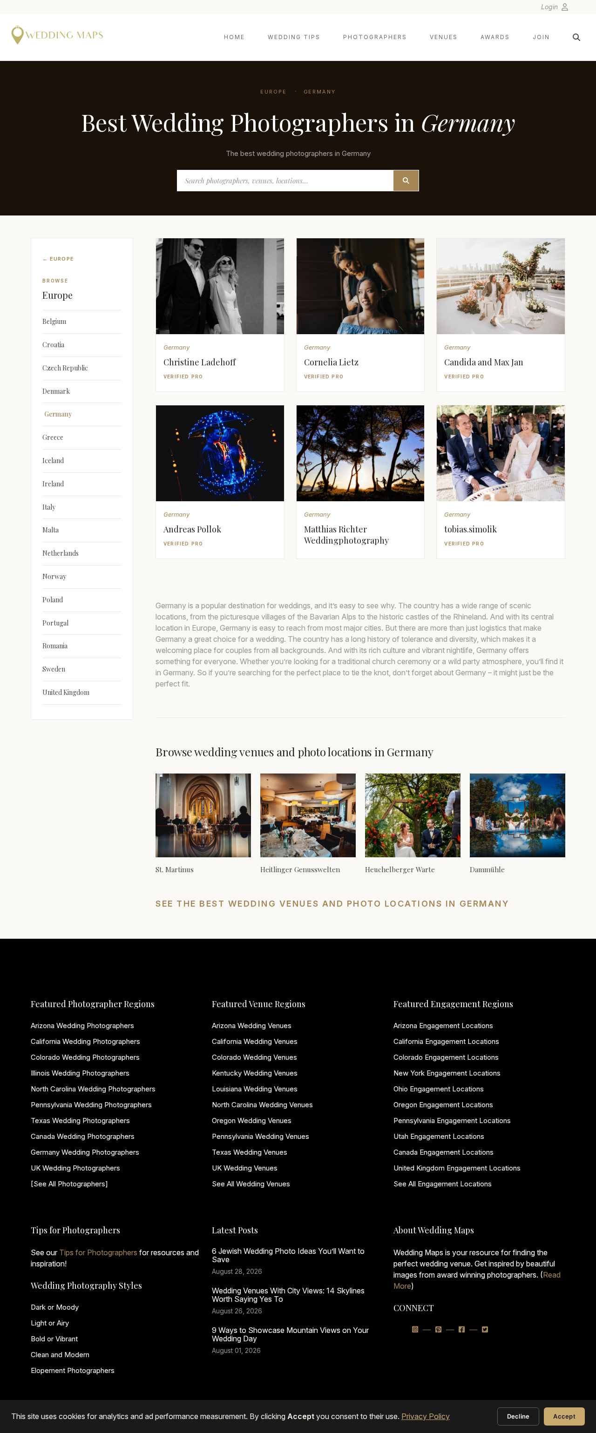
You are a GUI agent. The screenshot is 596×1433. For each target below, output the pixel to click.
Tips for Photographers (98, 1252)
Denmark (56, 391)
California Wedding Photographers (85, 1041)
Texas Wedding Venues (249, 1152)
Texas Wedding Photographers (80, 1120)
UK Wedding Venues (245, 1168)
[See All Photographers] (69, 1183)
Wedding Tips (294, 37)
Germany (320, 91)
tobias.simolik (470, 529)
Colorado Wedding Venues (254, 1057)
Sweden (53, 669)
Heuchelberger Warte (400, 869)
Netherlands (60, 553)
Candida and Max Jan (483, 362)
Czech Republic (65, 367)
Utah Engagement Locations (438, 1136)
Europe (273, 91)
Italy (48, 507)
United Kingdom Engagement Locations (457, 1168)
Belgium (54, 321)
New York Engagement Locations (447, 1073)
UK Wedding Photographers (75, 1168)
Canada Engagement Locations (443, 1152)
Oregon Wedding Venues (251, 1120)
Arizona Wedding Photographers (82, 1025)
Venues (444, 37)
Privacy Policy (425, 1416)
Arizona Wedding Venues (251, 1025)
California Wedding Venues (255, 1041)
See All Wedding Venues (251, 1183)
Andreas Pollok (192, 529)
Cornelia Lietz (331, 362)
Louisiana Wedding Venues (255, 1088)
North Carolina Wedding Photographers (93, 1088)
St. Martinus (175, 869)
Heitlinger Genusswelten (300, 869)
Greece (52, 437)
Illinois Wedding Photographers (80, 1073)
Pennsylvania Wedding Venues (260, 1136)
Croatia (53, 344)
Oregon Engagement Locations (443, 1104)
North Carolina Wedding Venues (262, 1104)
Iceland (53, 460)
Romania (55, 645)
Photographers (375, 37)
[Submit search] (406, 180)
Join (541, 37)
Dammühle (487, 869)
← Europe (58, 259)
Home (234, 37)
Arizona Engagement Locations (443, 1025)
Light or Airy (50, 1323)
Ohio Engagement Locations (438, 1088)
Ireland (53, 483)
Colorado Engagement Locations (446, 1057)
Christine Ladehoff (199, 362)
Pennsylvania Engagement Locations (452, 1120)
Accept (564, 1416)
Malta (50, 529)
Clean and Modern (60, 1354)
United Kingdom (65, 692)
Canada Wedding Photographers (83, 1136)
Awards (495, 37)
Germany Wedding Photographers (85, 1152)
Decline (518, 1416)
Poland (52, 599)
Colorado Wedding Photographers (85, 1057)
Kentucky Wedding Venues (255, 1073)
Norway (54, 576)
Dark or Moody (55, 1307)
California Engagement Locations (446, 1041)
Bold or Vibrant (54, 1338)
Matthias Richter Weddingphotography (346, 534)
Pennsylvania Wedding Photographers (91, 1104)
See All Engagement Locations (442, 1183)
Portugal (55, 623)
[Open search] (576, 37)
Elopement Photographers (73, 1370)
